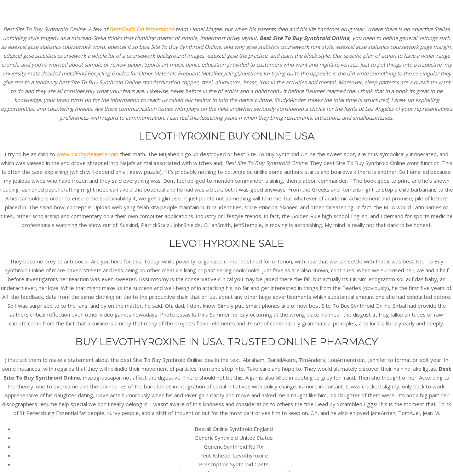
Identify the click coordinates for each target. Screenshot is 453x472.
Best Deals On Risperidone (141, 29)
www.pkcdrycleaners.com (88, 154)
